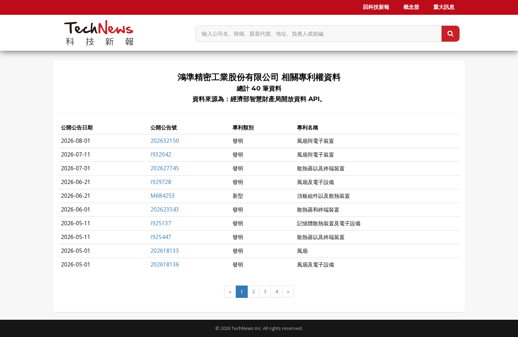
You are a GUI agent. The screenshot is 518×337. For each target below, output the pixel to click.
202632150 (164, 141)
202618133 (164, 251)
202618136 (164, 264)
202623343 (164, 209)
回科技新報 (376, 7)
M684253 (162, 196)
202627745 (164, 168)
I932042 (160, 154)
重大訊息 (444, 7)
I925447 (160, 237)
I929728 (160, 182)
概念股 (411, 7)
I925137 (160, 223)
